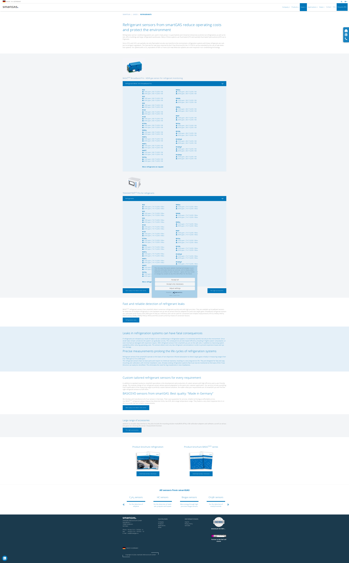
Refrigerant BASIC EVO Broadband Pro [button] (138, 84)
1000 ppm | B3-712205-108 (153, 92)
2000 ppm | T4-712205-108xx (154, 208)
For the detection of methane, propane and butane (163, 505)
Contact (328, 7)
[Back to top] (345, 559)
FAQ (334, 7)
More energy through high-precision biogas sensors (189, 505)
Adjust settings (175, 288)
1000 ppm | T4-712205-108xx (154, 207)
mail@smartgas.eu (133, 533)
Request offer (342, 7)
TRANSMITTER (130, 193)
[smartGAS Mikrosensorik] (12, 7)
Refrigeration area (131, 320)
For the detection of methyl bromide (216, 505)
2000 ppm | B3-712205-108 (153, 93)
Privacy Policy (177, 295)
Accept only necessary (175, 284)
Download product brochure (148, 474)
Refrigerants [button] (129, 198)
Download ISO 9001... (218, 529)
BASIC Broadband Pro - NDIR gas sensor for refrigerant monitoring (153, 78)
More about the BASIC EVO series (136, 290)
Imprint (171, 295)
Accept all (175, 280)
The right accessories (216, 290)
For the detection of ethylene (136, 505)
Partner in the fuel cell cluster (218, 540)
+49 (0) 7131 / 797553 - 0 (135, 529)
